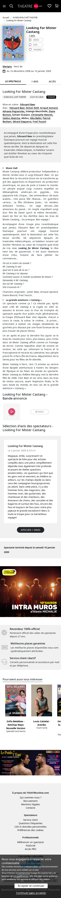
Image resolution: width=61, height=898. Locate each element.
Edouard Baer (27, 104)
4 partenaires (23, 872)
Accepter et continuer (31, 886)
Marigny (7, 66)
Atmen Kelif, (32, 107)
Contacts (30, 807)
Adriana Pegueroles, (14, 111)
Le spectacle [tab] (13, 81)
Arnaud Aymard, (49, 107)
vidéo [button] (41, 411)
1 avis (32, 35)
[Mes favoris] (49, 6)
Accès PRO (30, 849)
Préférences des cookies (30, 830)
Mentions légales (30, 804)
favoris (37, 49)
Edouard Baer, (17, 107)
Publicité (30, 845)
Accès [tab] (52, 81)
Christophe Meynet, (42, 114)
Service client (30, 819)
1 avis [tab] (34, 81)
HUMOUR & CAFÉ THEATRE (15, 97)
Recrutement (30, 800)
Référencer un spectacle (30, 842)
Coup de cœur (36, 97)
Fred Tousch (39, 121)
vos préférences (20, 876)
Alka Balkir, (36, 118)
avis (35, 44)
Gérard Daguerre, (22, 121)
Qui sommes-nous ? (30, 797)
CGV (16, 826)
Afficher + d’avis (30, 529)
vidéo (36, 39)
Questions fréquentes (30, 823)
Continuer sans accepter (31, 893)
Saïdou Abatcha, (12, 118)
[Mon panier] (56, 6)
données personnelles (34, 826)
